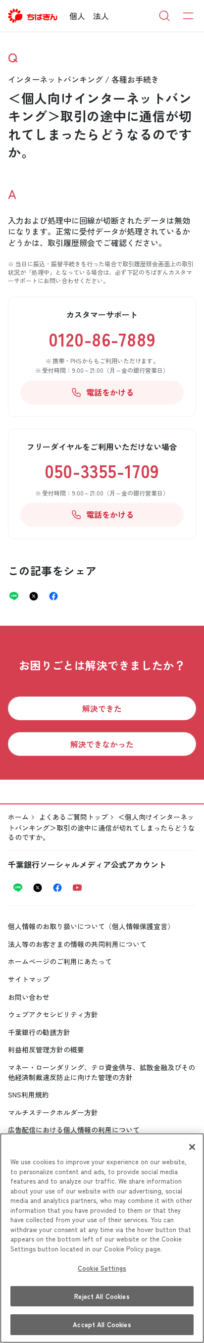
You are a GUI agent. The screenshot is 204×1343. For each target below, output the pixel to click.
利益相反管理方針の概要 (46, 1049)
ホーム (18, 817)
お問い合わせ (29, 997)
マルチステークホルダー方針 (53, 1112)
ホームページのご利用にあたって (60, 961)
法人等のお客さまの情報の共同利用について (77, 944)
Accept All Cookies (102, 1324)
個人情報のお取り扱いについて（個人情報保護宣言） (91, 926)
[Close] (192, 1147)
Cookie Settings (102, 1268)
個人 (77, 16)
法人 (101, 16)
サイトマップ (29, 979)
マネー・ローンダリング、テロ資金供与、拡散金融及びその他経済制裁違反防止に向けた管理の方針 (101, 1072)
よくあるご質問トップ (73, 817)
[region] (102, 1238)
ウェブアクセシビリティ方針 (53, 1014)
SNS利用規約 (28, 1094)
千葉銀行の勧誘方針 (39, 1032)
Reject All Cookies (101, 1296)
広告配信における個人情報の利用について (74, 1130)
